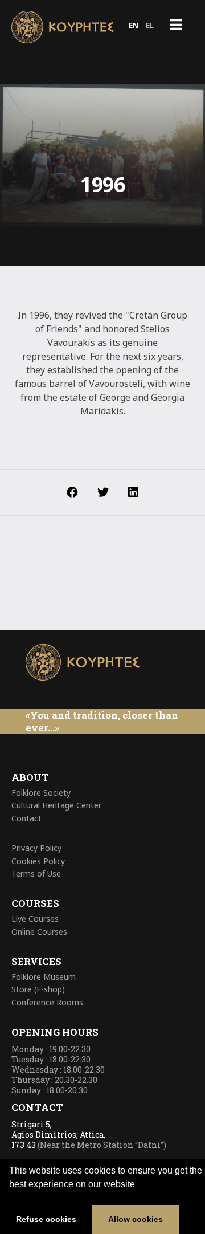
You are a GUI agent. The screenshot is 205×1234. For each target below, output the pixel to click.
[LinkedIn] (133, 492)
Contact (26, 818)
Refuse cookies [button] (46, 1219)
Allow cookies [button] (135, 1219)
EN (133, 25)
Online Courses (39, 931)
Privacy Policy (36, 847)
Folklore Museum (43, 976)
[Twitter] (103, 492)
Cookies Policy (38, 861)
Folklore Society (41, 792)
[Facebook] (72, 492)
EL (150, 25)
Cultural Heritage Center (56, 805)
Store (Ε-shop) (38, 989)
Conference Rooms (47, 1002)
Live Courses (35, 918)
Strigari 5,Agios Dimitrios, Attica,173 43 (58, 1134)
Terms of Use (36, 873)
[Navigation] (176, 25)
